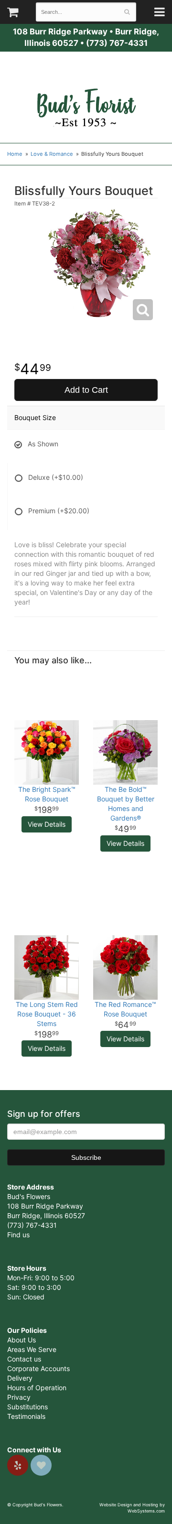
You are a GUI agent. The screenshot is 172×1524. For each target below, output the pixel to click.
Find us (18, 1235)
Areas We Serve (31, 1349)
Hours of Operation (36, 1387)
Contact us (24, 1359)
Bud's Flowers (86, 96)
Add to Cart (86, 390)
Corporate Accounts (38, 1368)
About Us (21, 1340)
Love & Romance (52, 154)
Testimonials (26, 1416)
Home (14, 154)
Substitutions (27, 1407)
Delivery (19, 1378)
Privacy (19, 1397)
